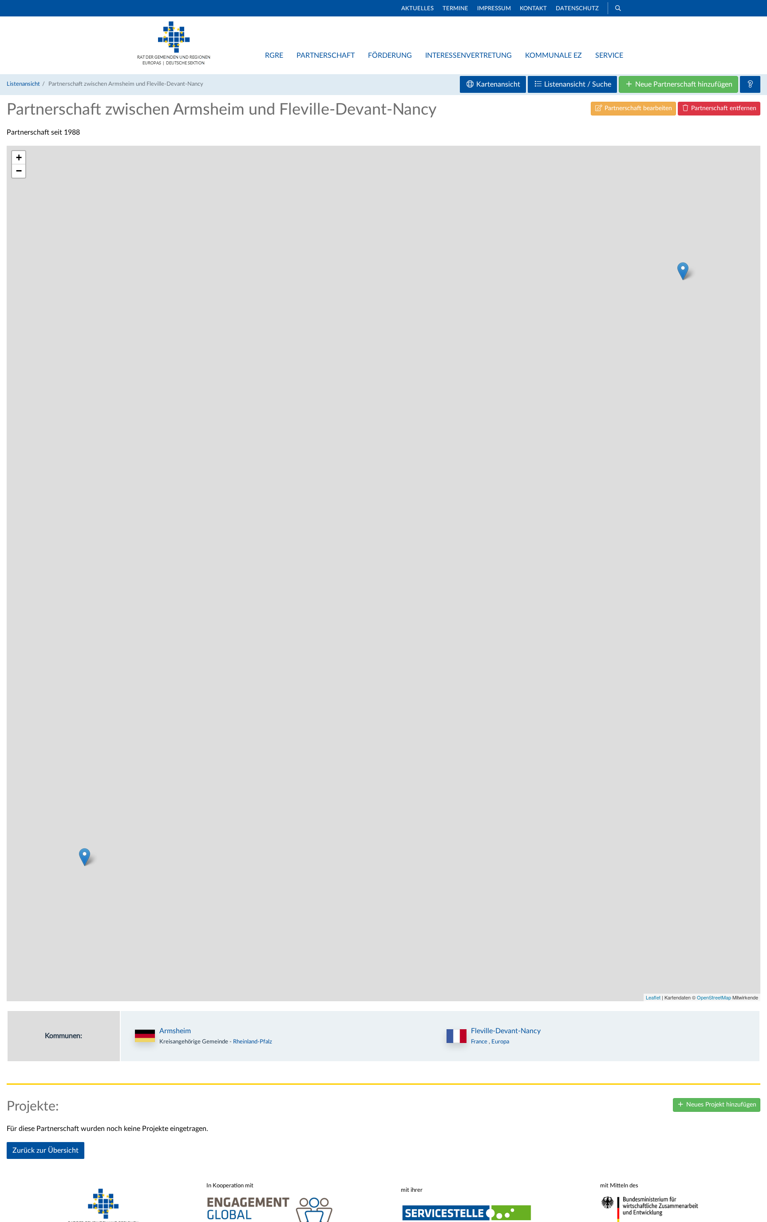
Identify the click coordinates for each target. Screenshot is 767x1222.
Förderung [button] (390, 55)
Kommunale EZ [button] (553, 55)
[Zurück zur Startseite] (173, 63)
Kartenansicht (497, 84)
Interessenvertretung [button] (468, 55)
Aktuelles (417, 9)
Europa (500, 1041)
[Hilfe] (750, 84)
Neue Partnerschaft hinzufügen (682, 84)
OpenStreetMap (714, 997)
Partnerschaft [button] (326, 55)
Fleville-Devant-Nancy (506, 1031)
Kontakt (533, 9)
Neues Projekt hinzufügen (720, 1105)
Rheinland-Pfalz (252, 1041)
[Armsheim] (682, 271)
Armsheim (175, 1031)
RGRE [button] (274, 55)
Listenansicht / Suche (576, 84)
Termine (455, 9)
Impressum (494, 9)
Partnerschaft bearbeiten (637, 108)
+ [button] (19, 157)
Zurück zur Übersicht (45, 1150)
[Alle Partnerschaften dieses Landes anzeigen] (457, 1036)
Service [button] (609, 55)
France (480, 1041)
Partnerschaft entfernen (722, 108)
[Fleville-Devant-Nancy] (84, 857)
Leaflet (653, 997)
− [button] (19, 170)
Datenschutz (577, 9)
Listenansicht (23, 84)
